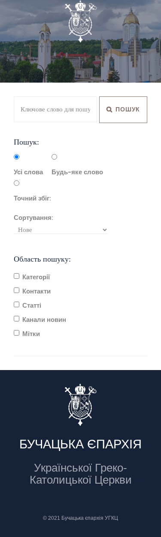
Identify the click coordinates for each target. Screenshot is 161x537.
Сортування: (33, 217)
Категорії (36, 277)
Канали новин (44, 319)
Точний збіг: (32, 198)
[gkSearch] (137, 19)
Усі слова (28, 172)
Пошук (127, 109)
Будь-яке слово (77, 172)
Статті (31, 305)
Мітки (31, 334)
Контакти (36, 291)
